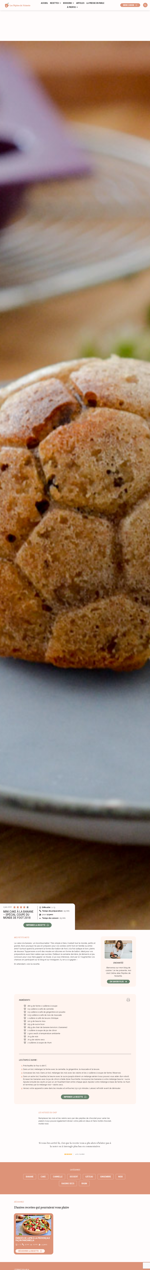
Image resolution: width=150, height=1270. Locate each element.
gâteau (89, 1176)
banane (29, 1176)
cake (43, 1176)
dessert (74, 1176)
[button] (55, 3)
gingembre (105, 1176)
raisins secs (68, 1183)
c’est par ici (75, 957)
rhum (84, 1183)
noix (120, 1176)
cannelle (58, 1176)
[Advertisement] (75, 25)
